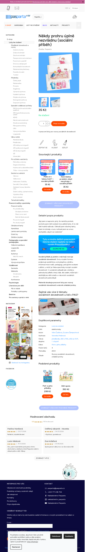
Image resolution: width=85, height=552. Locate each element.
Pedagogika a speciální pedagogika (17, 241)
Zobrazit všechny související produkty (58, 204)
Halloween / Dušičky (19, 181)
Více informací (31, 542)
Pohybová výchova (18, 97)
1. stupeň (54, 341)
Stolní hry (13, 234)
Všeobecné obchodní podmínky (18, 488)
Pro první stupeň (17, 220)
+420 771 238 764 (54, 492)
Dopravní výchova (18, 103)
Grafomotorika (17, 50)
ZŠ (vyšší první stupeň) (20, 148)
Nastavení (15, 547)
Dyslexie (13, 259)
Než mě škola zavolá (21, 217)
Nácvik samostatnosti (20, 120)
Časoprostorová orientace (21, 58)
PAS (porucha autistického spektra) (21, 109)
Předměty (14, 78)
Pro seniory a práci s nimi (18, 297)
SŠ (13, 154)
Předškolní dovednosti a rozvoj (19, 46)
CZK (65, 8)
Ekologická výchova (19, 100)
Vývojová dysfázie (18, 131)
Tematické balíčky (16, 200)
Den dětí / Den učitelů (19, 184)
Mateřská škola (17, 140)
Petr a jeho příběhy (58, 345)
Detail (65, 395)
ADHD (14, 117)
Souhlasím (68, 536)
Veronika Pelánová (58, 336)
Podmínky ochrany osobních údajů (19, 491)
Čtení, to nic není (20, 214)
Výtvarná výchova (18, 92)
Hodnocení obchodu (41, 416)
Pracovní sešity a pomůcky (18, 203)
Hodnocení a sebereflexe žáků (22, 168)
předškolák (55, 339)
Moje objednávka (12, 504)
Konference (14, 280)
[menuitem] (7, 25)
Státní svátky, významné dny (22, 192)
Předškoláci (16, 142)
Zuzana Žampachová (70, 332)
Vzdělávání (12, 265)
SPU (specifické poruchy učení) (20, 114)
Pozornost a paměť (19, 61)
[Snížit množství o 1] (47, 125)
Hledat (48, 17)
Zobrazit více (41, 458)
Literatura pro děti (15, 286)
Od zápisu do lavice (20, 211)
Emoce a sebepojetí (19, 64)
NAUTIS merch (17, 256)
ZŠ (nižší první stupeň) (20, 145)
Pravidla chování (17, 72)
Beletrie (11, 294)
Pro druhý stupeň (18, 223)
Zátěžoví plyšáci (16, 237)
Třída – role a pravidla (19, 170)
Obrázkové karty (16, 226)
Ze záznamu (16, 274)
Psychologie (13, 283)
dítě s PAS (64, 339)
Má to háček (14, 289)
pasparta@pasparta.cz (55, 488)
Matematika (16, 83)
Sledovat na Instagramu (20, 363)
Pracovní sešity (15, 206)
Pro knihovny (11, 501)
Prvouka (15, 86)
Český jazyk (16, 80)
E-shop (9, 39)
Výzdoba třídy (17, 194)
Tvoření (14, 75)
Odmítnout (55, 536)
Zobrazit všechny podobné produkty (58, 408)
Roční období (17, 197)
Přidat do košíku (58, 124)
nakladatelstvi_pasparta (56, 499)
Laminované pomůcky (18, 231)
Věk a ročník (14, 137)
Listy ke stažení (14, 42)
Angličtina (15, 89)
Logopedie (16, 134)
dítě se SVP (73, 339)
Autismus (13, 254)
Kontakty (9, 497)
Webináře (13, 271)
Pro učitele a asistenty (18, 159)
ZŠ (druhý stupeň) (18, 151)
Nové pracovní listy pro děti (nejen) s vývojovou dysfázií (51, 2)
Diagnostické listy (18, 165)
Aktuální (15, 277)
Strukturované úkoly (19, 123)
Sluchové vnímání (18, 55)
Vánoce (15, 176)
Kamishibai (14, 228)
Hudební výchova (18, 94)
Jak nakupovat (11, 494)
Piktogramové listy (18, 126)
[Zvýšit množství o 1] (47, 122)
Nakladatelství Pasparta (56, 495)
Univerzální (16, 156)
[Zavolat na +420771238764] (9, 8)
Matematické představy (20, 69)
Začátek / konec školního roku (21, 188)
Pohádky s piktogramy (18, 291)
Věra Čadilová (56, 332)
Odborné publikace (17, 245)
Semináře (13, 268)
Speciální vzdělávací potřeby (20, 106)
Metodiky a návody (18, 162)
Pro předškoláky (17, 209)
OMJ (13, 128)
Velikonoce (16, 179)
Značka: (44, 49)
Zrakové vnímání (18, 53)
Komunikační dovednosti (20, 66)
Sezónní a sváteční (17, 173)
